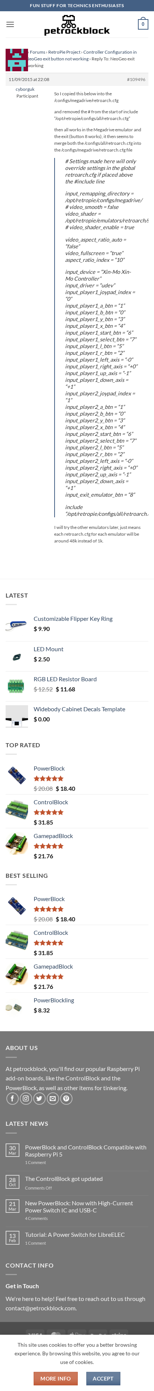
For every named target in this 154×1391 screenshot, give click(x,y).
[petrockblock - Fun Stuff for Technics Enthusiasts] (77, 24)
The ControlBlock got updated (64, 1178)
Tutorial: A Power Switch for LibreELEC (75, 1234)
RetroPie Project (64, 52)
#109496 (136, 79)
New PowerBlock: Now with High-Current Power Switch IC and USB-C (79, 1206)
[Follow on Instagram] (26, 1098)
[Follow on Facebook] (12, 1098)
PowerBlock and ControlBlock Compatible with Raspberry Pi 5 (86, 1150)
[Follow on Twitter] (39, 1098)
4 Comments (47, 1218)
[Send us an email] (53, 1098)
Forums (37, 52)
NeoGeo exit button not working (57, 59)
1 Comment (47, 1162)
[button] (10, 24)
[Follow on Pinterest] (66, 1098)
